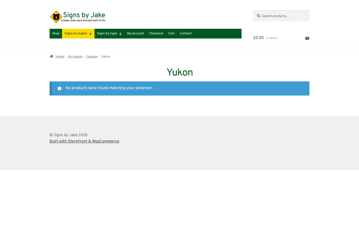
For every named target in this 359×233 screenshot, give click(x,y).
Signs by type (107, 33)
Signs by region (75, 33)
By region (75, 57)
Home (59, 57)
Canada (91, 57)
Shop (56, 33)
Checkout (156, 33)
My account (135, 33)
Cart (171, 33)
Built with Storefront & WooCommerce (84, 141)
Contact (186, 33)
